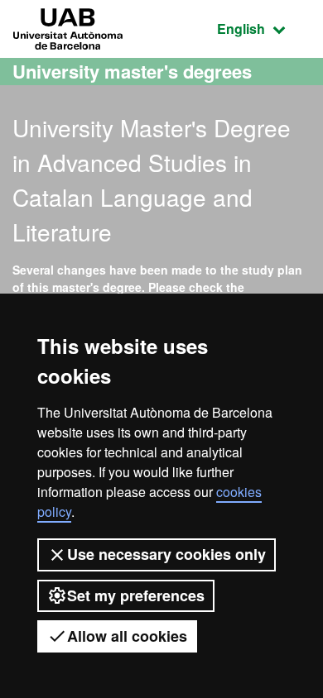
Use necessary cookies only (166, 554)
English (264, 28)
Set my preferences (136, 595)
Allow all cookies (127, 636)
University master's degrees (132, 71)
